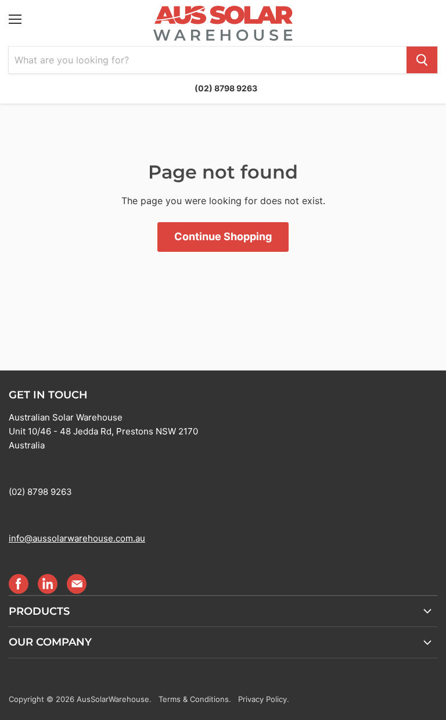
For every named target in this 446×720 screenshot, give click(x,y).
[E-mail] (76, 583)
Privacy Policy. (263, 699)
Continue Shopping (223, 236)
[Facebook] (18, 583)
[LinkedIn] (47, 583)
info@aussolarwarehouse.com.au (77, 538)
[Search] (422, 60)
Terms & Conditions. (195, 699)
